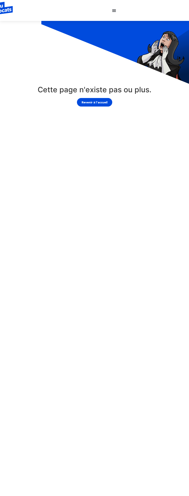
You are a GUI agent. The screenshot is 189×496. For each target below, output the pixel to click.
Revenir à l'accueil (95, 102)
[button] (114, 10)
